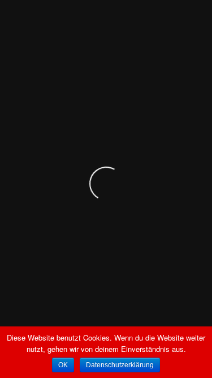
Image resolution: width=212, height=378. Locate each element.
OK (63, 365)
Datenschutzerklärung (120, 365)
